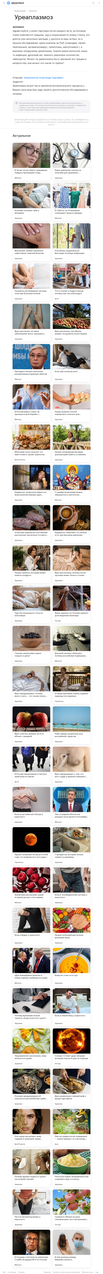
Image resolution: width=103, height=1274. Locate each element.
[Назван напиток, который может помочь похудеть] (31, 564)
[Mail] (8, 3)
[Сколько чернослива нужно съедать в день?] (31, 645)
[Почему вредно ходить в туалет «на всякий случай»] (31, 1168)
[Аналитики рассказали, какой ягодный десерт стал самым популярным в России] (31, 886)
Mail (4, 1272)
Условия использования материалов (66, 1272)
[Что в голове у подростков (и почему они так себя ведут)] (71, 282)
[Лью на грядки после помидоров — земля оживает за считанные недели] (71, 1128)
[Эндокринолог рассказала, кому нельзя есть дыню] (31, 1047)
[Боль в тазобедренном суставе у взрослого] (71, 886)
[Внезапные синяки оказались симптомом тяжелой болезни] (31, 242)
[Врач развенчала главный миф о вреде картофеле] (71, 1087)
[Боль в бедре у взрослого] (31, 926)
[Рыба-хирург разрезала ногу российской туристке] (71, 725)
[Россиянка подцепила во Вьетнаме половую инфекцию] (71, 242)
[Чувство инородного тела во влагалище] (31, 604)
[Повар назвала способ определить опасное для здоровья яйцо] (71, 403)
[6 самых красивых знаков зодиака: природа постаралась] (71, 685)
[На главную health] (17, 3)
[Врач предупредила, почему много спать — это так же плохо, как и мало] (31, 685)
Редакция (47, 1272)
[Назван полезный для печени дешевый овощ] (71, 926)
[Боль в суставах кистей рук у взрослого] (31, 806)
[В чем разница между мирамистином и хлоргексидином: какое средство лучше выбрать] (71, 1248)
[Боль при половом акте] (71, 363)
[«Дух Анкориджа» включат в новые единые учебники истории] (31, 967)
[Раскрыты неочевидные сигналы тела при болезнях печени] (31, 282)
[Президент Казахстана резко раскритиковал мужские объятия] (31, 363)
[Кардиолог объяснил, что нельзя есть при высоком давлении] (71, 524)
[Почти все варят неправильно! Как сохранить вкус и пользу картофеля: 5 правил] (71, 1168)
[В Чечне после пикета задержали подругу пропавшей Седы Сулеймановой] (31, 162)
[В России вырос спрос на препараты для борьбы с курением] (31, 403)
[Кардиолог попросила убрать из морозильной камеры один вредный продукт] (31, 484)
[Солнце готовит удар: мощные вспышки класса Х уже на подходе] (71, 1047)
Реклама (21, 1272)
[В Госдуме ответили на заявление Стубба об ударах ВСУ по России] (31, 1248)
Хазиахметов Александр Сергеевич (43, 77)
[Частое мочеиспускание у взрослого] (31, 1208)
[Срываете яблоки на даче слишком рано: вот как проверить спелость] (71, 1208)
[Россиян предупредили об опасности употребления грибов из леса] (31, 1087)
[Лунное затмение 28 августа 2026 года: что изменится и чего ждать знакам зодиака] (31, 846)
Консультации (20, 11)
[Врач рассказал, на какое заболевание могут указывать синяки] (31, 323)
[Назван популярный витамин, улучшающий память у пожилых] (71, 443)
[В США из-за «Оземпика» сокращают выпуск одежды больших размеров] (71, 202)
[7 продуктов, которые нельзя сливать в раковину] (71, 846)
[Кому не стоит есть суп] (71, 967)
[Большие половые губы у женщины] (31, 202)
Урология (33, 11)
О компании (12, 1272)
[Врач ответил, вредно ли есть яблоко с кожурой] (31, 725)
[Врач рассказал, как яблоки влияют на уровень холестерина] (71, 323)
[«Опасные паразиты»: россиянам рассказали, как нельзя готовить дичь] (31, 524)
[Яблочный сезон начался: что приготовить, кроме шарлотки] (31, 443)
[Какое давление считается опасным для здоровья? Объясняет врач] (71, 162)
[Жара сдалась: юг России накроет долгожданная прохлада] (71, 604)
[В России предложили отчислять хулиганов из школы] (31, 765)
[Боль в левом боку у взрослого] (71, 1007)
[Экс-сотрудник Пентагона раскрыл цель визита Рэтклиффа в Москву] (71, 806)
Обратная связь (87, 1272)
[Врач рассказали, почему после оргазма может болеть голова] (71, 564)
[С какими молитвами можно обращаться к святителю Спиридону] (71, 484)
